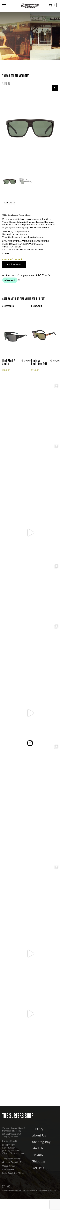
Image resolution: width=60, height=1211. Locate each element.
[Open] (30, 412)
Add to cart (14, 264)
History (38, 1129)
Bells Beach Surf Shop (13, 1173)
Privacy (37, 1155)
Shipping (38, 1161)
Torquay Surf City (11, 1158)
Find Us (37, 1148)
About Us (39, 1135)
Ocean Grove (8, 1166)
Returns (38, 1168)
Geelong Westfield (11, 1162)
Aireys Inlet (8, 1169)
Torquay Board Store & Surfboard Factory (13, 1129)
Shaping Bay (41, 1142)
